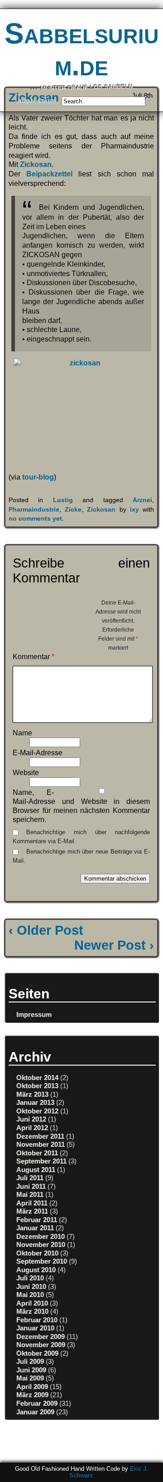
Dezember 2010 (40, 1236)
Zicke (73, 509)
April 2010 (32, 1303)
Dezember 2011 (40, 1136)
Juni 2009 (31, 1370)
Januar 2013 (35, 1102)
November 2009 (40, 1344)
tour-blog (38, 477)
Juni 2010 (31, 1286)
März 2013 (32, 1094)
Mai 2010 (30, 1294)
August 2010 (36, 1270)
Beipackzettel (49, 174)
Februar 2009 (37, 1403)
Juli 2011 (29, 1178)
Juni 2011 (31, 1186)
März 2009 (32, 1395)
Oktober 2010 (37, 1253)
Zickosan (36, 164)
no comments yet (35, 518)
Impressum (37, 101)
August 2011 (35, 1169)
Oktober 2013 (37, 1086)
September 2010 (41, 1261)
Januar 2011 (35, 1228)
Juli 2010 (30, 1278)
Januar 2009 (35, 1412)
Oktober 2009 (37, 1353)
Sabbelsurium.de (82, 49)
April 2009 (32, 1386)
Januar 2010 (35, 1328)
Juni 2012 (31, 1119)
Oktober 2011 (37, 1153)
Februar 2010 (37, 1320)
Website (26, 772)
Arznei (142, 499)
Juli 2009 (30, 1361)
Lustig (63, 499)
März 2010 (32, 1311)
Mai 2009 (30, 1378)
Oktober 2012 (37, 1111)
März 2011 (32, 1211)
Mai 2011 (29, 1194)
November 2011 (40, 1144)
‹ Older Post (46, 930)
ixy (134, 509)
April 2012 (32, 1127)
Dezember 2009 (40, 1336)
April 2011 (32, 1203)
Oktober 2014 (37, 1077)
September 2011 (41, 1161)
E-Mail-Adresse (37, 753)
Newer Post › (114, 945)
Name (22, 733)
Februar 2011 (36, 1219)
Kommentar (33, 656)
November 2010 (40, 1244)
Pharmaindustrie (34, 509)
